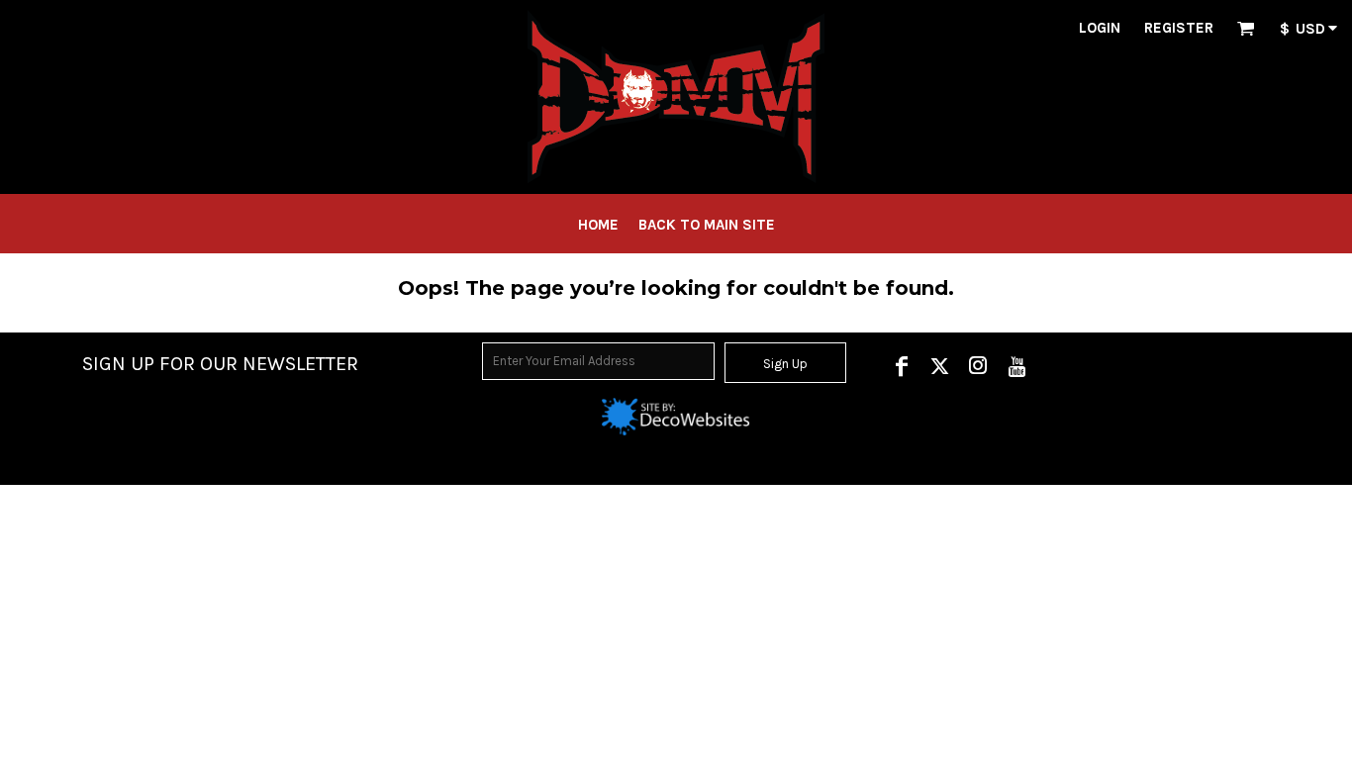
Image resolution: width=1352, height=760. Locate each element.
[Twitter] (939, 365)
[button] (1246, 28)
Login (1099, 28)
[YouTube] (1017, 365)
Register (1178, 28)
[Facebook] (901, 365)
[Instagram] (978, 365)
